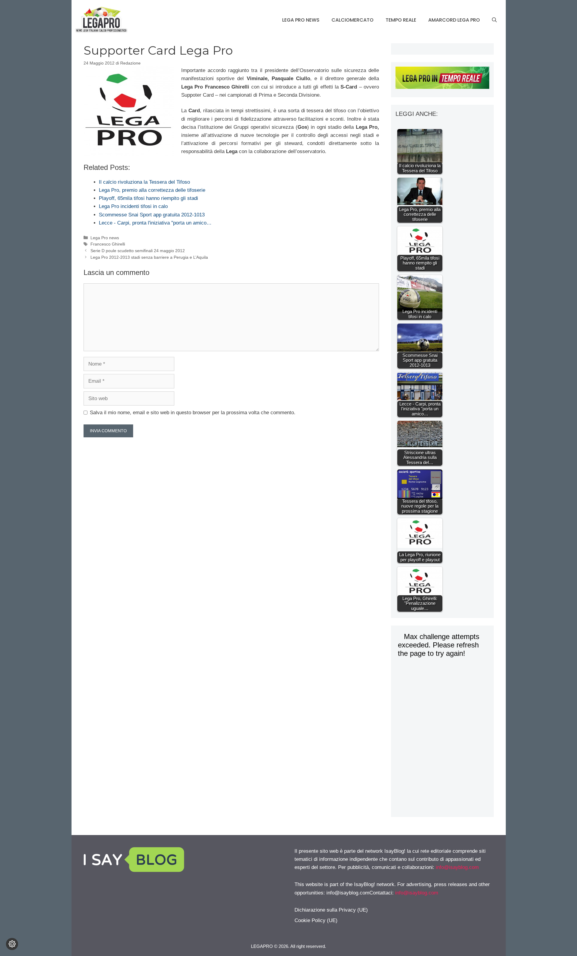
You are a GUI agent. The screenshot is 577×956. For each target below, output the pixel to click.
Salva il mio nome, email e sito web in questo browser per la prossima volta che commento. (192, 412)
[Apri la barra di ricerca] (494, 20)
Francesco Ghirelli (107, 244)
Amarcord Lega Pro (454, 20)
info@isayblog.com (457, 867)
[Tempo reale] (442, 79)
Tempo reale (401, 20)
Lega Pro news (300, 20)
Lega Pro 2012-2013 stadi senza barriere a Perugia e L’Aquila (149, 257)
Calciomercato (352, 20)
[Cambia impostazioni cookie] (12, 944)
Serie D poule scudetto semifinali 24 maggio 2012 (137, 250)
